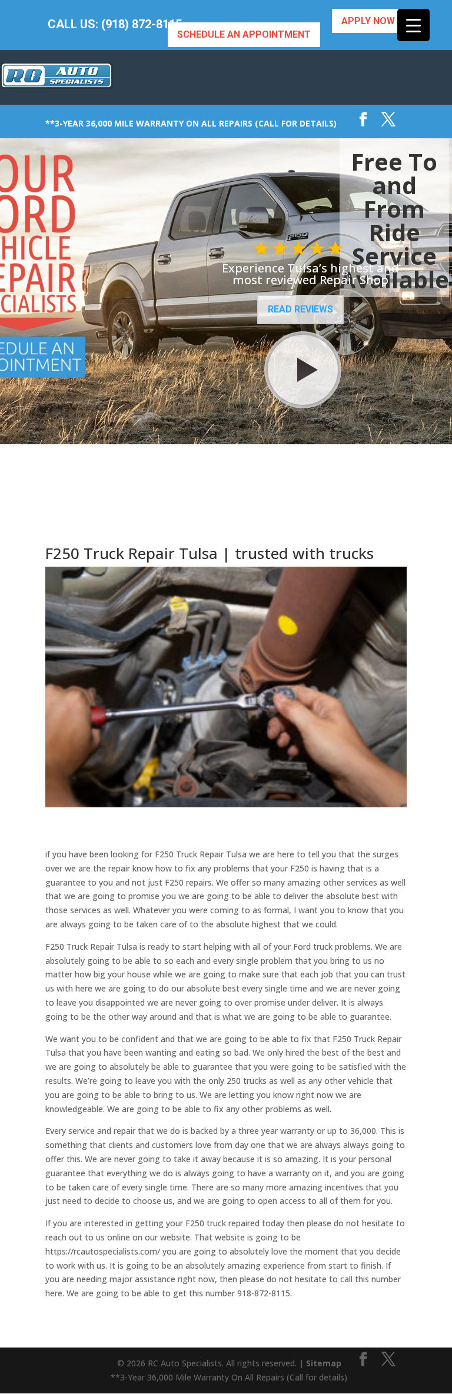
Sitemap (323, 1363)
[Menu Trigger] (413, 25)
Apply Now (368, 20)
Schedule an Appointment (244, 34)
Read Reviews (300, 309)
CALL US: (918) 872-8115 (115, 24)
